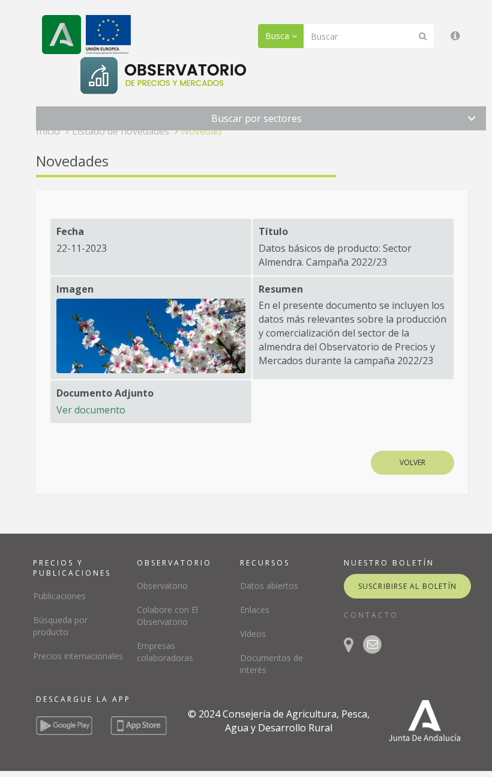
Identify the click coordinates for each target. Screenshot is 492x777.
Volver (412, 462)
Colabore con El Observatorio (167, 615)
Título (273, 231)
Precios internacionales (78, 656)
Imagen (75, 289)
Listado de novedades (120, 131)
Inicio (48, 131)
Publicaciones (59, 596)
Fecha (70, 231)
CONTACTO (371, 615)
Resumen (281, 289)
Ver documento (90, 409)
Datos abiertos (269, 585)
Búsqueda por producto (60, 626)
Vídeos (253, 633)
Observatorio (162, 585)
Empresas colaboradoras (165, 651)
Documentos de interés (271, 663)
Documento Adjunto (105, 393)
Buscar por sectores (256, 118)
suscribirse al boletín (407, 586)
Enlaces (254, 609)
